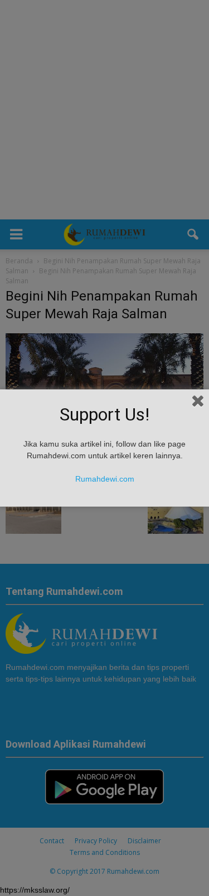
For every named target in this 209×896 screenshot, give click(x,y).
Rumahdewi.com (104, 478)
